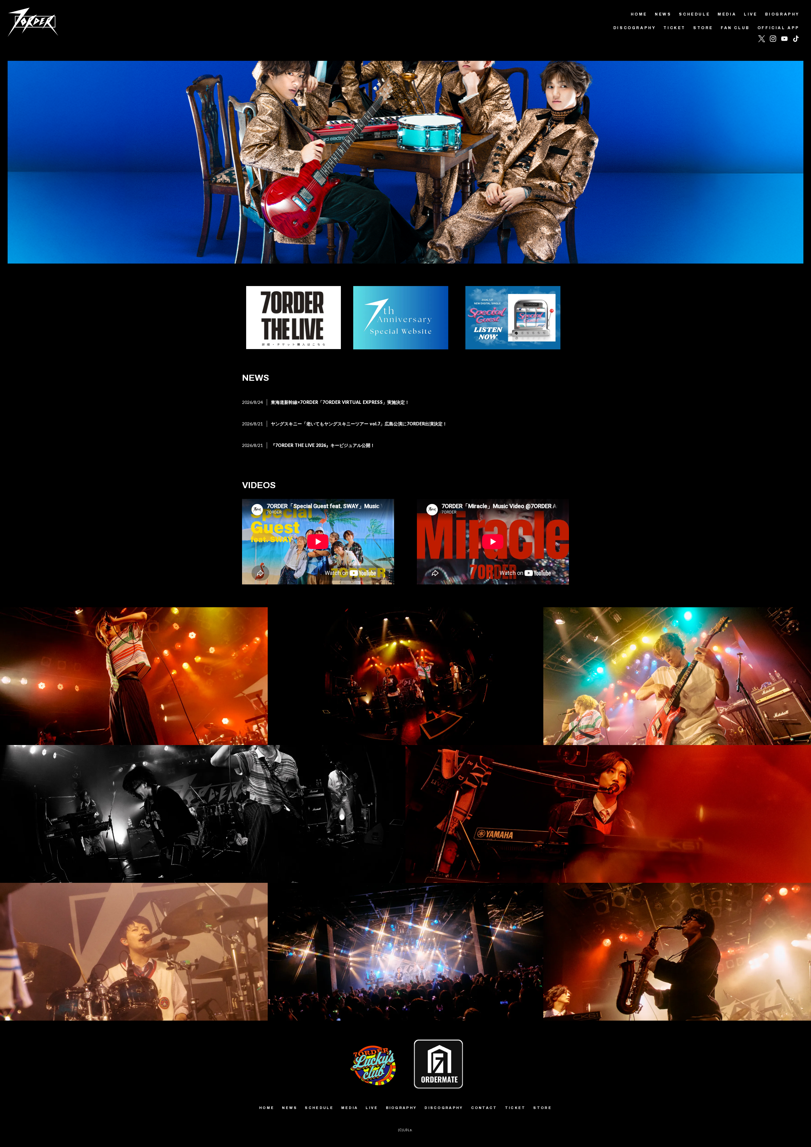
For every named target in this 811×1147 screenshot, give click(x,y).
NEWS (663, 14)
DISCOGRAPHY (634, 28)
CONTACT (484, 1108)
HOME (639, 14)
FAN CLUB (735, 28)
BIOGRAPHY (782, 14)
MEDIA (727, 14)
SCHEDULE (694, 14)
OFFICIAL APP (778, 28)
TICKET (674, 28)
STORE (703, 28)
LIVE (750, 14)
